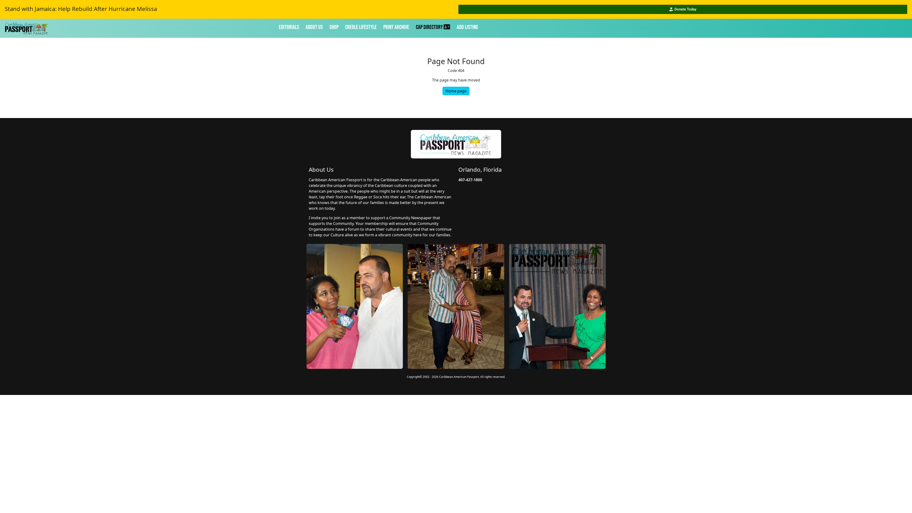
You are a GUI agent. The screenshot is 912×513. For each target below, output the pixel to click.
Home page (456, 91)
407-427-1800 (470, 179)
